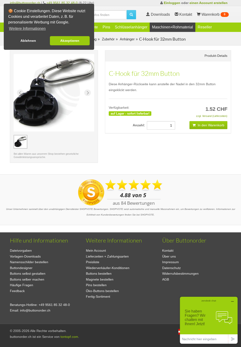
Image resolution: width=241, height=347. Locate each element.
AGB (165, 279)
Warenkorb (213, 14)
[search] (131, 14)
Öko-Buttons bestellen (102, 291)
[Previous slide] (20, 92)
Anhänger (127, 39)
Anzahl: (140, 125)
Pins (106, 27)
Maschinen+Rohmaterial (172, 27)
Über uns (169, 256)
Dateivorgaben (21, 250)
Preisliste (92, 262)
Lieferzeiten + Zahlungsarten (107, 256)
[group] (20, 142)
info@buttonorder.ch (25, 3)
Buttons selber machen (27, 279)
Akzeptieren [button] (69, 40)
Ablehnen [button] (28, 40)
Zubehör (108, 39)
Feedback (17, 291)
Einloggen (172, 3)
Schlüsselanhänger (131, 27)
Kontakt (167, 250)
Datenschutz (171, 268)
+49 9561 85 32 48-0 (62, 3)
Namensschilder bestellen (29, 262)
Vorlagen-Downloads (25, 256)
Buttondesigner (21, 268)
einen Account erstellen (208, 3)
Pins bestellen (96, 285)
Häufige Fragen (21, 285)
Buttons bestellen (99, 273)
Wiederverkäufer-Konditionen (107, 268)
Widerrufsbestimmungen (180, 273)
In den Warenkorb (210, 125)
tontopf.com (69, 337)
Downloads (160, 14)
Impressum (170, 262)
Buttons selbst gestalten (27, 273)
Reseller (205, 27)
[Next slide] (87, 92)
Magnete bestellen (99, 279)
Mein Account (96, 250)
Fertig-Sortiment (98, 296)
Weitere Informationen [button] (27, 29)
